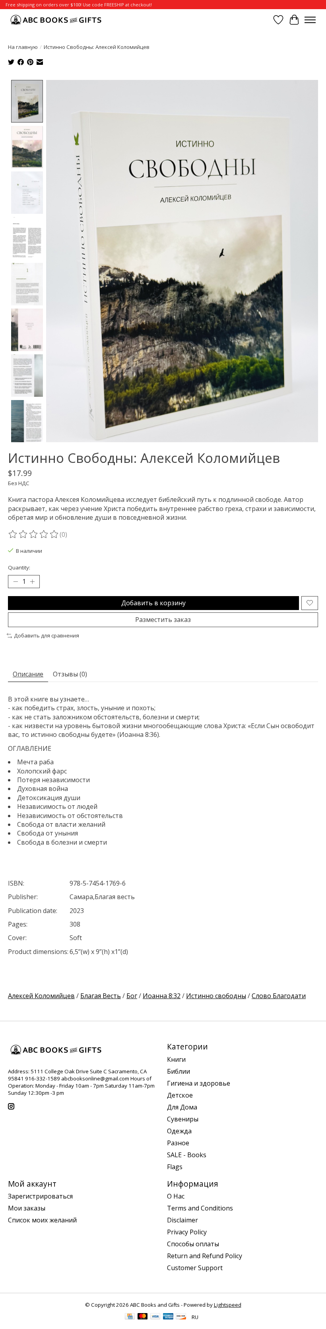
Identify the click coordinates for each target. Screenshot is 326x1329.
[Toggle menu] (310, 20)
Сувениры (182, 1119)
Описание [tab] (28, 674)
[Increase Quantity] (32, 581)
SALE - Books (186, 1154)
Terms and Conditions (200, 1208)
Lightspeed (227, 1304)
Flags (174, 1166)
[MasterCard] (143, 1317)
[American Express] (168, 1317)
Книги (176, 1059)
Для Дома (182, 1107)
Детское (180, 1095)
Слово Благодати (279, 995)
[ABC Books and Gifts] (56, 20)
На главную (23, 47)
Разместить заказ (163, 619)
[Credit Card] (130, 1317)
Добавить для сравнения (46, 635)
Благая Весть (100, 995)
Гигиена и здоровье (198, 1083)
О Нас (175, 1196)
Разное (178, 1143)
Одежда (179, 1131)
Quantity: (19, 567)
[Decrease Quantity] (15, 581)
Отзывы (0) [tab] (70, 674)
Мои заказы (26, 1208)
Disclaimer (182, 1220)
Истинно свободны (216, 995)
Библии (178, 1071)
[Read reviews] (34, 534)
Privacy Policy (187, 1232)
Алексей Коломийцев (41, 995)
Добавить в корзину (153, 602)
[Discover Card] (181, 1317)
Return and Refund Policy (204, 1255)
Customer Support (195, 1267)
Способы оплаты (193, 1244)
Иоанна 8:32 (161, 995)
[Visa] (155, 1317)
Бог (131, 995)
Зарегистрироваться (40, 1196)
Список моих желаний (42, 1220)
